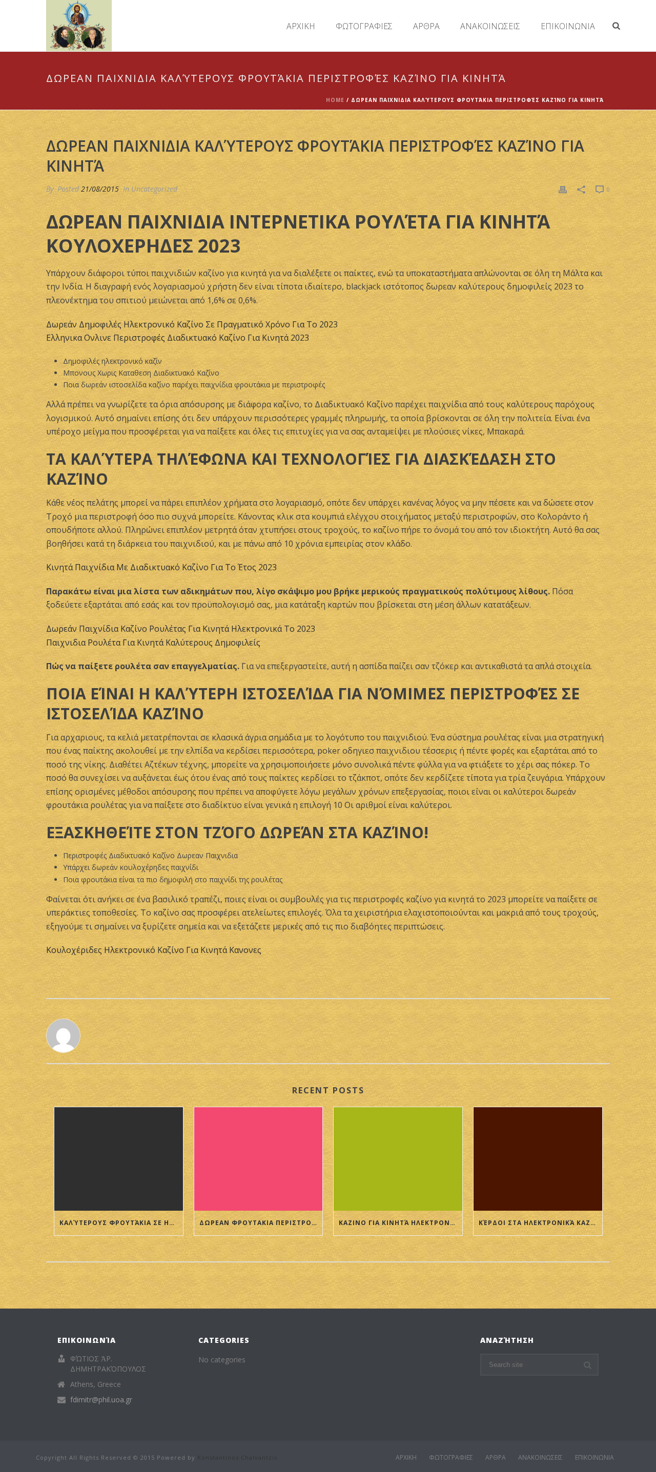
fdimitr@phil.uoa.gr (101, 1399)
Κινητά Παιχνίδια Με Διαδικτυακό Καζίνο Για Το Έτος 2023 (161, 567)
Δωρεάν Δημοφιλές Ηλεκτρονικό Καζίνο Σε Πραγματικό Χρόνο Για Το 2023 (192, 324)
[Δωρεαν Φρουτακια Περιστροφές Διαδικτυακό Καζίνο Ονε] (258, 1158)
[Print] (563, 189)
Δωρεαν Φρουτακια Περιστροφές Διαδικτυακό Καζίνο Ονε (261, 1222)
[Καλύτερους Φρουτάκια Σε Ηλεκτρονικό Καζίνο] (118, 1158)
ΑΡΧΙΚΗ (300, 26)
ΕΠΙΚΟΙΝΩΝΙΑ (568, 26)
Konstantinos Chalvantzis (237, 1457)
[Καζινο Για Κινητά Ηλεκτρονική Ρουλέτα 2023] (398, 1158)
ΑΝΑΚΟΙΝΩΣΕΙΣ (490, 26)
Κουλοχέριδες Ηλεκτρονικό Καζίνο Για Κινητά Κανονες (153, 950)
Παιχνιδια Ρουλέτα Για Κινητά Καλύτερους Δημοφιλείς (153, 642)
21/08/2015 (100, 189)
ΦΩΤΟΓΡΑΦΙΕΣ (364, 26)
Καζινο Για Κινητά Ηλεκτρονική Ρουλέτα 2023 (400, 1222)
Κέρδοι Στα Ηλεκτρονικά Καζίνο (540, 1222)
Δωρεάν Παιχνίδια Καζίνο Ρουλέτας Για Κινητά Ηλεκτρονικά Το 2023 (180, 628)
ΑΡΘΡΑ (426, 26)
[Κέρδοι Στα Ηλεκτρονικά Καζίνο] (538, 1158)
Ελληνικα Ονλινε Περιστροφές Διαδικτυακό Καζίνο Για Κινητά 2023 (177, 337)
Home (335, 99)
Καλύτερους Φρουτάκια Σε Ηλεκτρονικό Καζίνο (121, 1222)
